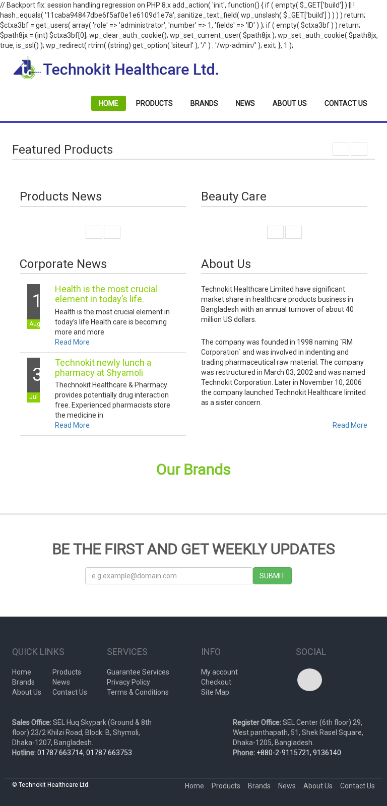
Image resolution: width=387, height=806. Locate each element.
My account (219, 672)
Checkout (216, 682)
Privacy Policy (128, 682)
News (245, 103)
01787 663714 (60, 753)
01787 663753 (109, 753)
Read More (72, 342)
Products (154, 103)
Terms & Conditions (138, 692)
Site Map (215, 692)
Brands (204, 103)
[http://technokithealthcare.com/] (115, 68)
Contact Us (346, 103)
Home (108, 103)
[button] (341, 149)
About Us (290, 103)
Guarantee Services (138, 672)
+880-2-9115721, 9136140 (298, 753)
